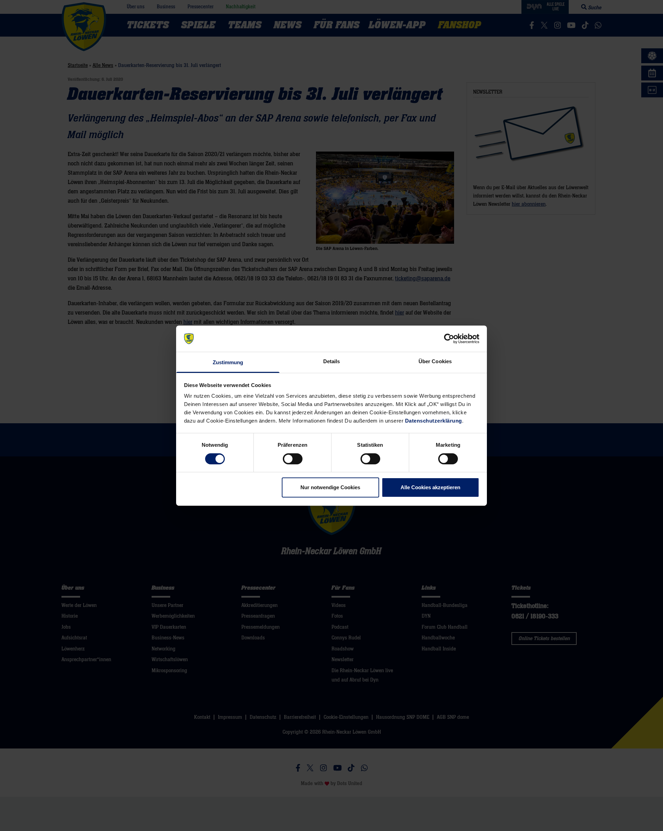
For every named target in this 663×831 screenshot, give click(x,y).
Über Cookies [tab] (435, 361)
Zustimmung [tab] (228, 362)
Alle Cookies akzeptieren (430, 487)
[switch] (292, 458)
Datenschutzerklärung (433, 421)
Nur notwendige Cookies (330, 487)
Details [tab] (331, 361)
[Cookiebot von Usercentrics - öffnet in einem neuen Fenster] (449, 339)
